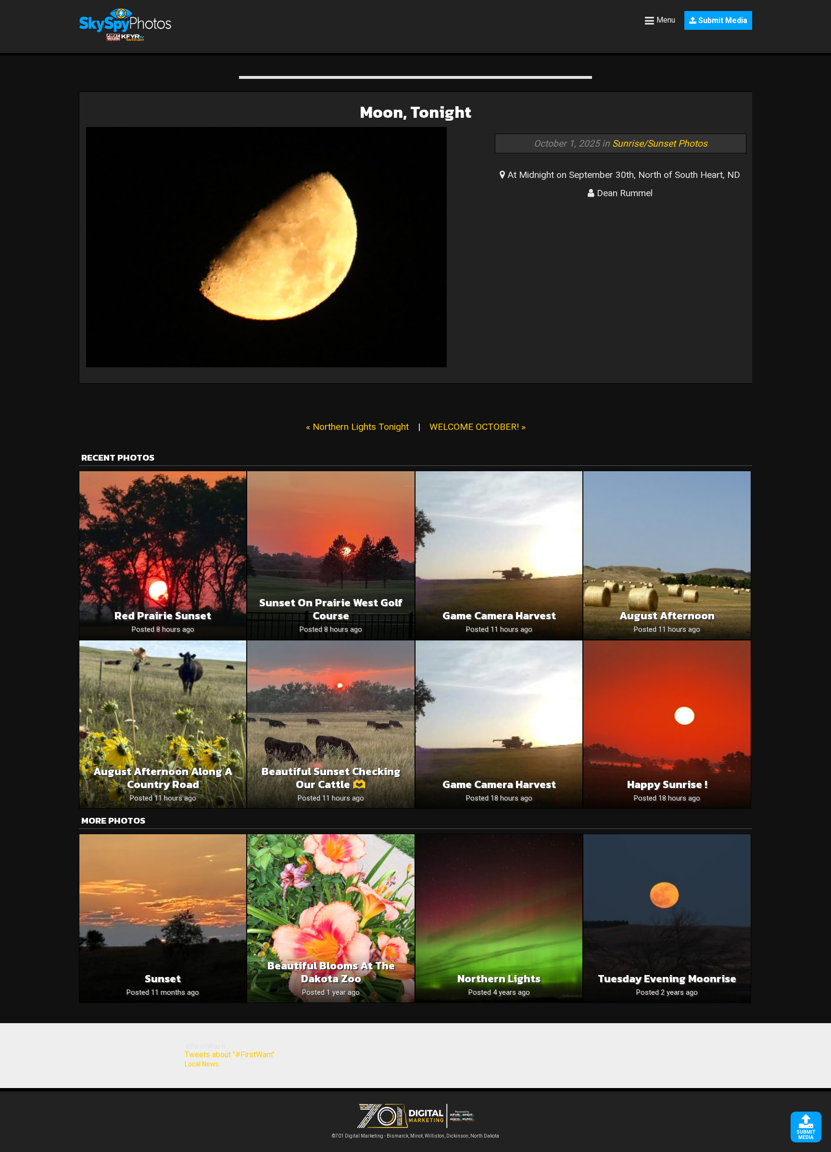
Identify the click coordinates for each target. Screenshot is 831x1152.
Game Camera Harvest (499, 615)
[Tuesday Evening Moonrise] (667, 918)
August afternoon (667, 615)
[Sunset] (163, 918)
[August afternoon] (667, 555)
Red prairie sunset (162, 615)
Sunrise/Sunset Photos (659, 143)
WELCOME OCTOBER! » (477, 426)
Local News (202, 1064)
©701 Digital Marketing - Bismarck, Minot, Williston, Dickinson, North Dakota (415, 1136)
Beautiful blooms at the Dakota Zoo (331, 972)
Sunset (163, 978)
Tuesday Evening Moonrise (667, 978)
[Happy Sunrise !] (667, 724)
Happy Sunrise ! (667, 784)
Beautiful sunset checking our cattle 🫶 (331, 778)
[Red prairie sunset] (163, 555)
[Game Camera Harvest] (499, 555)
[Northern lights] (499, 918)
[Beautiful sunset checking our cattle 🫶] (331, 724)
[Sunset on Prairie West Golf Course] (331, 555)
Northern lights (499, 978)
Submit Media (721, 20)
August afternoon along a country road (163, 778)
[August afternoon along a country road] (163, 724)
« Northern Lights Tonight (357, 426)
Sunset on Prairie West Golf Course (331, 609)
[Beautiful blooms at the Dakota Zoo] (331, 918)
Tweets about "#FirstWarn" (230, 1054)
